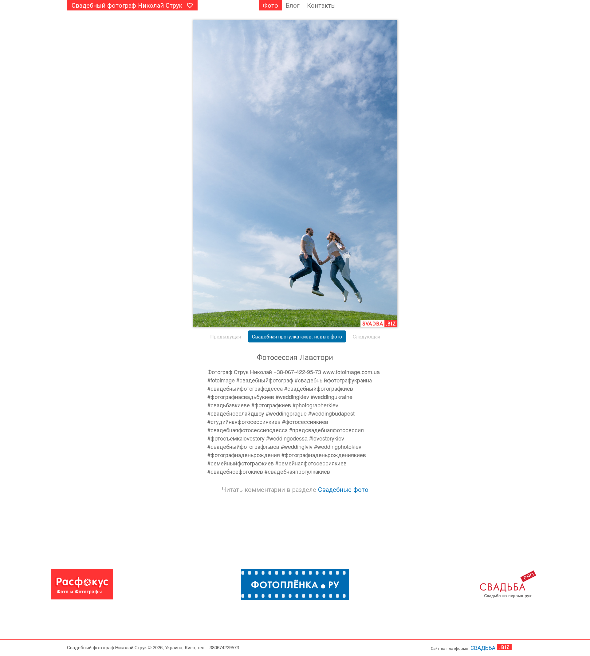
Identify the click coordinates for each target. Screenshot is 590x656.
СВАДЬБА (482, 647)
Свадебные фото (343, 489)
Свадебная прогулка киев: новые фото (297, 336)
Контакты (321, 5)
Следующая (366, 336)
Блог (292, 5)
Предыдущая (225, 336)
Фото (270, 5)
